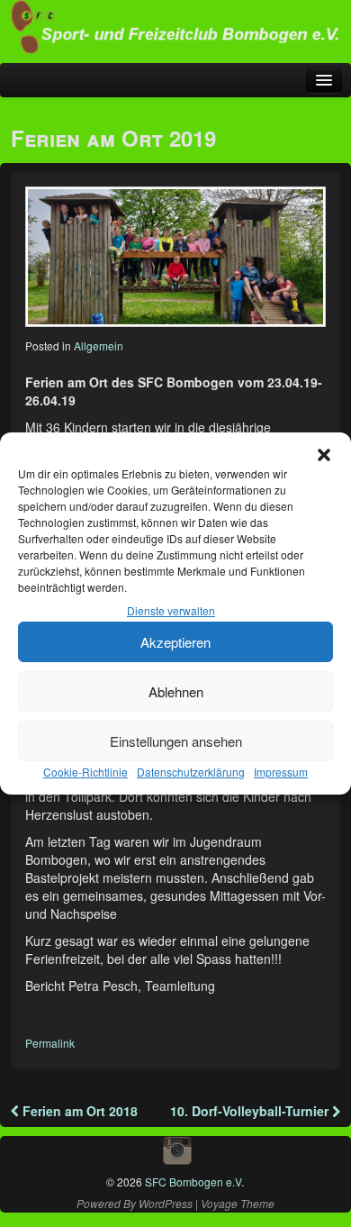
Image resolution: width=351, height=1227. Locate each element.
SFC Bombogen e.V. (193, 1181)
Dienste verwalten (171, 610)
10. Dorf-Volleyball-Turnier (251, 1111)
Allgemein (98, 345)
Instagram (177, 1150)
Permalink (50, 1042)
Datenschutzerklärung (191, 771)
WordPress (166, 1203)
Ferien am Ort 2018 (78, 1111)
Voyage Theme (237, 1203)
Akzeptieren (175, 641)
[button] (324, 455)
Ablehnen (175, 691)
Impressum (281, 771)
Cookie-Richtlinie (85, 771)
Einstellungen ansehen (176, 741)
